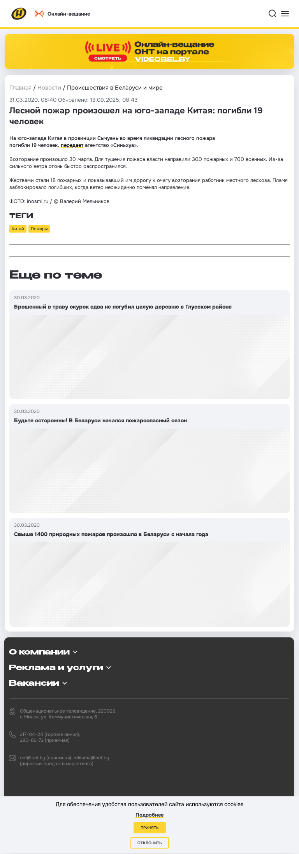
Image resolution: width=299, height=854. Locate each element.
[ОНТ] (19, 13)
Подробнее (149, 815)
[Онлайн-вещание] (149, 51)
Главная (20, 88)
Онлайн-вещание (68, 14)
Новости (49, 88)
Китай (18, 228)
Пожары (39, 228)
